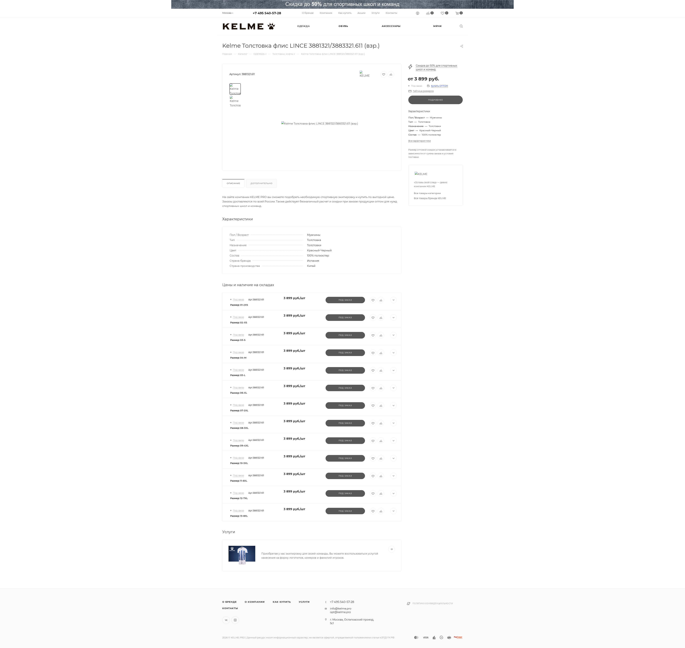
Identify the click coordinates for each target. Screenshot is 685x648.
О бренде (229, 601)
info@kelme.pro (340, 608)
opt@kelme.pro (340, 612)
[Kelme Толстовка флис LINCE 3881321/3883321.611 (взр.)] (320, 123)
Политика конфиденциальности (433, 603)
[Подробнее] (391, 549)
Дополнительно (261, 183)
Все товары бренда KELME (430, 198)
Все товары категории (427, 193)
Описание (233, 183)
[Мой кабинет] (417, 13)
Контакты (230, 608)
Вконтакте (226, 620)
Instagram (235, 620)
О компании (255, 601)
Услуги (304, 601)
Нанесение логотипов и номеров (289, 547)
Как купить (282, 601)
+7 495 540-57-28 (267, 13)
